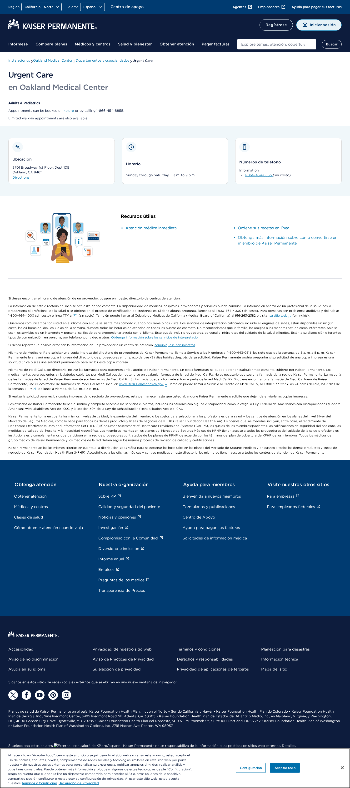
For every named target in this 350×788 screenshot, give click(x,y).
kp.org (69, 111)
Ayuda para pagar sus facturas (316, 7)
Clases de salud (28, 517)
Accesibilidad (21, 649)
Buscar (332, 44)
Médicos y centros (92, 44)
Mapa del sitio (274, 669)
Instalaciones (19, 60)
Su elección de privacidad (117, 669)
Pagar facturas (216, 44)
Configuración (251, 767)
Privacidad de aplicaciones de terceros (213, 669)
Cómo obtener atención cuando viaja (48, 527)
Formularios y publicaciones (209, 506)
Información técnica (279, 659)
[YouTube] (40, 695)
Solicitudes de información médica (215, 538)
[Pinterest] (53, 695)
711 (75, 315)
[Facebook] (26, 695)
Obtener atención (177, 44)
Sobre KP (107, 496)
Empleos (106, 569)
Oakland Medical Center (53, 60)
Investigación (110, 527)
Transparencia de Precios (121, 590)
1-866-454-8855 (259, 175)
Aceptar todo (285, 767)
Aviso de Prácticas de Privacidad (123, 659)
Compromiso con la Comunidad (128, 538)
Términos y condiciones (198, 649)
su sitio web (278, 315)
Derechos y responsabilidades (205, 659)
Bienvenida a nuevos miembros (212, 496)
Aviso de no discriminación (33, 659)
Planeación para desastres (285, 649)
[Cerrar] (342, 768)
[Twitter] (13, 695)
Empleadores (269, 7)
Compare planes (51, 44)
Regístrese (276, 25)
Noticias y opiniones (117, 517)
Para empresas (280, 496)
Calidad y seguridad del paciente (129, 506)
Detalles (288, 746)
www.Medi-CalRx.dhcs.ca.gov (141, 384)
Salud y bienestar (135, 44)
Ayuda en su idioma (26, 669)
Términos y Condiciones (39, 783)
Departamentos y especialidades (102, 60)
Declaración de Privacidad (79, 783)
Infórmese (18, 44)
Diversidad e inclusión (118, 548)
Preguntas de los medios (121, 580)
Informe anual (111, 559)
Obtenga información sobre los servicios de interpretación (155, 337)
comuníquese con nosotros (175, 345)
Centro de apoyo (127, 7)
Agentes (239, 7)
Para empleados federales (291, 506)
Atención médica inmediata (151, 228)
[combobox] (276, 44)
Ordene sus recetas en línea (263, 228)
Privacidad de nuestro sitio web (122, 649)
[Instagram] (66, 695)
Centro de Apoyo (199, 517)
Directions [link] (21, 177)
